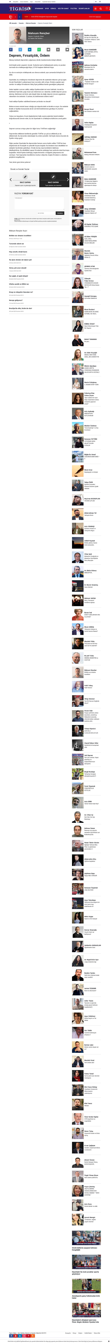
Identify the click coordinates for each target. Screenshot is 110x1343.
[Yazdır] (58, 49)
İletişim (80, 1333)
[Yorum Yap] (67, 49)
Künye (74, 1333)
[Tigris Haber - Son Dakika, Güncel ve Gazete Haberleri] (20, 8)
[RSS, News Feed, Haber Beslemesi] (33, 1336)
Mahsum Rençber (31, 23)
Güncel (53, 8)
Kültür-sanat (63, 8)
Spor (47, 8)
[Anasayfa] (10, 1)
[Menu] (95, 8)
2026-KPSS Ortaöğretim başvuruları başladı (44, 17)
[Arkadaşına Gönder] (48, 49)
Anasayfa (14, 23)
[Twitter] (20, 49)
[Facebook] (11, 49)
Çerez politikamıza (93, 1341)
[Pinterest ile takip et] (28, 1336)
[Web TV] (96, 1)
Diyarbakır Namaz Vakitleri (48, 1)
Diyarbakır (39, 8)
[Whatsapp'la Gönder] (39, 49)
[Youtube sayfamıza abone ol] (15, 1336)
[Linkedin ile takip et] (20, 1336)
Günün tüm (95, 17)
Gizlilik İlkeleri (88, 1333)
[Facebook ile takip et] (11, 1336)
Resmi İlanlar (84, 8)
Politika (73, 8)
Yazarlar (21, 23)
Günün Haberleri (24, 1)
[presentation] (15, 17)
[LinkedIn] (29, 49)
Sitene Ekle (37, 1)
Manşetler (15, 1)
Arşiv (31, 1)
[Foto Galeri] (100, 1)
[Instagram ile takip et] (24, 1336)
